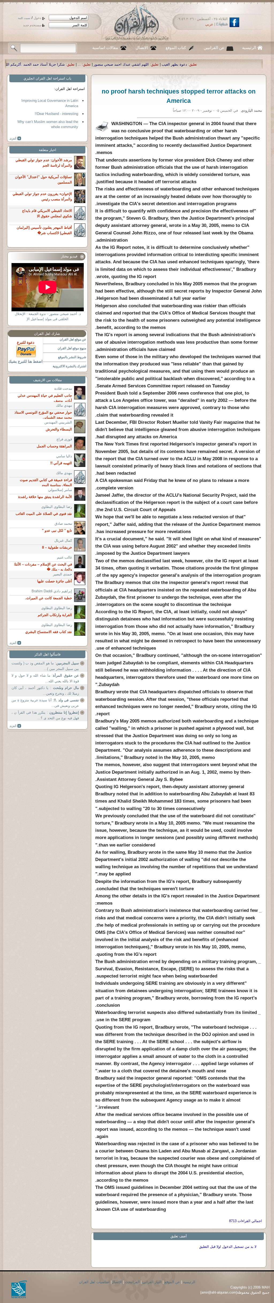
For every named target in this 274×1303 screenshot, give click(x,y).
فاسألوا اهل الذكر (47, 654)
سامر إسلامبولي (60, 490)
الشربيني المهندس (58, 422)
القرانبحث (132, 1282)
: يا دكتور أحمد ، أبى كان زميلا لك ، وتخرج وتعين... (45, 691)
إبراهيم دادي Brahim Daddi (52, 591)
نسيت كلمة (24, 18)
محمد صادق (63, 524)
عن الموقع (172, 1282)
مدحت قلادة (63, 389)
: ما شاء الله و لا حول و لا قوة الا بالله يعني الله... (45, 678)
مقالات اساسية (105, 48)
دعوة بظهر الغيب (239, 64)
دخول (37, 18)
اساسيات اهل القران (94, 1282)
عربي (209, 24)
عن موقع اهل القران (73, 339)
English (222, 24)
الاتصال (142, 48)
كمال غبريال (63, 540)
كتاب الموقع (176, 48)
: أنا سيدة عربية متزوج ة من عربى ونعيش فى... (45, 703)
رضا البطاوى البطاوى (56, 507)
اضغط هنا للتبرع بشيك (25, 361)
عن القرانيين (214, 48)
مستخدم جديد (32, 25)
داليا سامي (64, 456)
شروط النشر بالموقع (72, 357)
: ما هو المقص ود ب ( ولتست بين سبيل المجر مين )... (45, 666)
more (15, 138)
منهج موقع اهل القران (72, 348)
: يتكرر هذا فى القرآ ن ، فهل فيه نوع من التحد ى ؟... (45, 715)
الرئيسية (249, 48)
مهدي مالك (64, 405)
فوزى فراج (64, 439)
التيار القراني (152, 1282)
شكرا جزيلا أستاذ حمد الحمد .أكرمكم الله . (98, 64)
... (144, 64)
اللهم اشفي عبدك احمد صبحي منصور (186, 64)
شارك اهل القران (47, 334)
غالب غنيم (64, 557)
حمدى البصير (62, 574)
